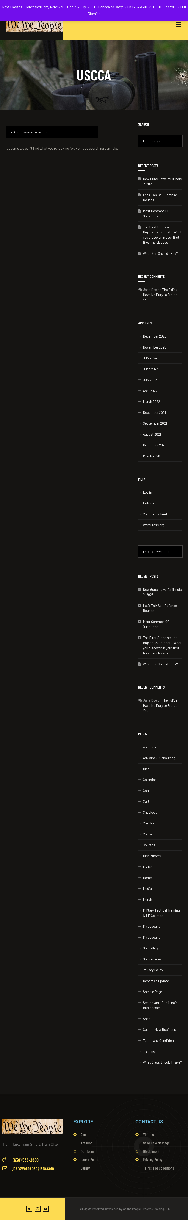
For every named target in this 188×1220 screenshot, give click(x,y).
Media (147, 888)
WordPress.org (153, 525)
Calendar (149, 779)
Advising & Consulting (159, 758)
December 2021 (154, 412)
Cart (146, 790)
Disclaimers (152, 856)
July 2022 (150, 380)
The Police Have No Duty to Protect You (161, 295)
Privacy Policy (153, 970)
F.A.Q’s (147, 867)
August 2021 (152, 434)
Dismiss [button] (94, 13)
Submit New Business (159, 1029)
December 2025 (154, 336)
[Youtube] (46, 1209)
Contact (149, 834)
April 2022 (150, 391)
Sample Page (152, 992)
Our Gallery (150, 948)
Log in (147, 492)
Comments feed (155, 514)
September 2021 (155, 423)
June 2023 (150, 369)
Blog (146, 769)
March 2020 (151, 456)
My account (151, 926)
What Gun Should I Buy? (160, 253)
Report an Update (156, 981)
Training (149, 1051)
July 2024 (150, 358)
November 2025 (154, 347)
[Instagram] (38, 1209)
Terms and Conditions (159, 1040)
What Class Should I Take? (162, 1062)
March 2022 (151, 401)
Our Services (152, 959)
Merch (147, 899)
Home (147, 878)
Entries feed (152, 503)
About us (149, 747)
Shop (146, 1019)
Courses (149, 845)
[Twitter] (29, 1209)
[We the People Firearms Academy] (34, 24)
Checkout (150, 812)
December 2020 (154, 445)
